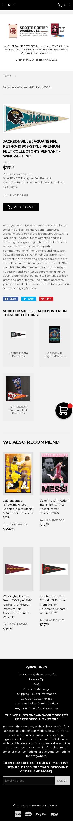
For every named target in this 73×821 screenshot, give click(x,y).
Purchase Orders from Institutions (36, 703)
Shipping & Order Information (36, 693)
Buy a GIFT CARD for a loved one (36, 708)
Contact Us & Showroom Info (37, 674)
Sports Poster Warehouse (40, 805)
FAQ (37, 684)
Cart (67, 5)
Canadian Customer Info (37, 698)
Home (7, 75)
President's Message (36, 689)
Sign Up (62, 780)
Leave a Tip (36, 679)
